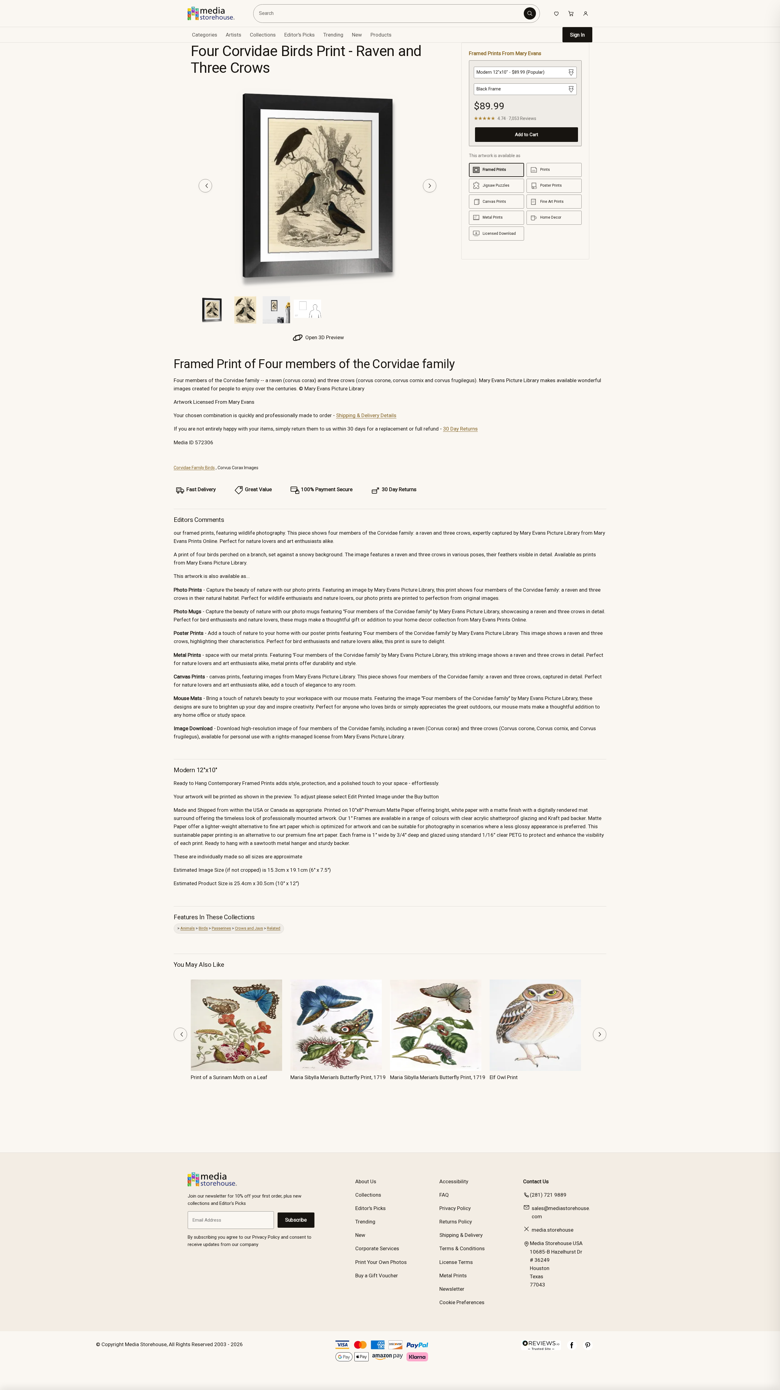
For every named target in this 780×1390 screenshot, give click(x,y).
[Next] (429, 185)
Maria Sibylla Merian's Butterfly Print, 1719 (338, 1077)
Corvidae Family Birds (194, 467)
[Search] (530, 13)
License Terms (456, 1262)
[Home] (215, 13)
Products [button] (381, 35)
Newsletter (451, 1289)
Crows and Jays (249, 928)
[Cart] (571, 13)
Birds (203, 928)
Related (273, 928)
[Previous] (205, 185)
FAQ (444, 1195)
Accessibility (453, 1181)
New (357, 35)
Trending (333, 35)
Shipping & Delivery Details (366, 415)
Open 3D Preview (324, 337)
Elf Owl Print (504, 1077)
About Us (365, 1181)
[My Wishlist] (556, 13)
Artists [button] (233, 35)
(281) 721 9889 (548, 1195)
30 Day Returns (460, 429)
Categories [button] (204, 35)
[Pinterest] (588, 1348)
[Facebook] (572, 1348)
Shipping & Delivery (461, 1235)
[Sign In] (585, 13)
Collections (263, 35)
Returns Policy (455, 1222)
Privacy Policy (455, 1208)
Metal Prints (453, 1275)
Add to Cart (526, 134)
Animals (187, 928)
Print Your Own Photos (381, 1262)
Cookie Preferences (461, 1302)
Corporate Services (377, 1248)
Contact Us (536, 1181)
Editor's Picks (299, 35)
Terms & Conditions (462, 1248)
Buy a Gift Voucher (376, 1275)
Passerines (221, 928)
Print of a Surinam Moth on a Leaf (229, 1077)
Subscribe (296, 1220)
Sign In (577, 35)
